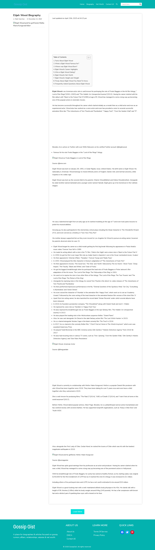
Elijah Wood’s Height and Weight (67, 78)
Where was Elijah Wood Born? (66, 66)
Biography (90, 4)
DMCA (69, 535)
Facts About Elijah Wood (64, 61)
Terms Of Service (100, 531)
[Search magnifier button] (140, 4)
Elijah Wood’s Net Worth (64, 75)
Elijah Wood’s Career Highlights (66, 69)
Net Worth (100, 4)
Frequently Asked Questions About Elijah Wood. (72, 84)
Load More (77, 512)
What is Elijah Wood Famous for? (67, 64)
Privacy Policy (99, 535)
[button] (117, 4)
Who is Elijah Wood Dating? (65, 72)
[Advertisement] (95, 37)
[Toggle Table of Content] (87, 57)
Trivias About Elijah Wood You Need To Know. (71, 81)
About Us (70, 531)
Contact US (110, 4)
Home (82, 4)
